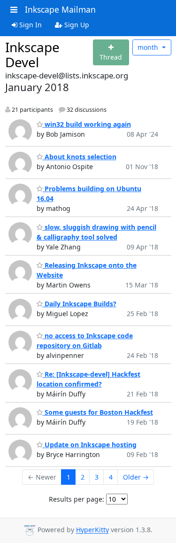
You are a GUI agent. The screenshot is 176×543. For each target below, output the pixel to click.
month (149, 47)
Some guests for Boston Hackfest (98, 412)
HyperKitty (92, 530)
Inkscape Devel (32, 54)
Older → (136, 477)
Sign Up (75, 24)
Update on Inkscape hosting (90, 444)
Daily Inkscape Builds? (79, 303)
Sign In (29, 24)
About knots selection (79, 156)
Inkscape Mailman (60, 9)
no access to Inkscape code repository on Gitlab (85, 340)
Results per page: (76, 499)
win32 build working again (87, 124)
